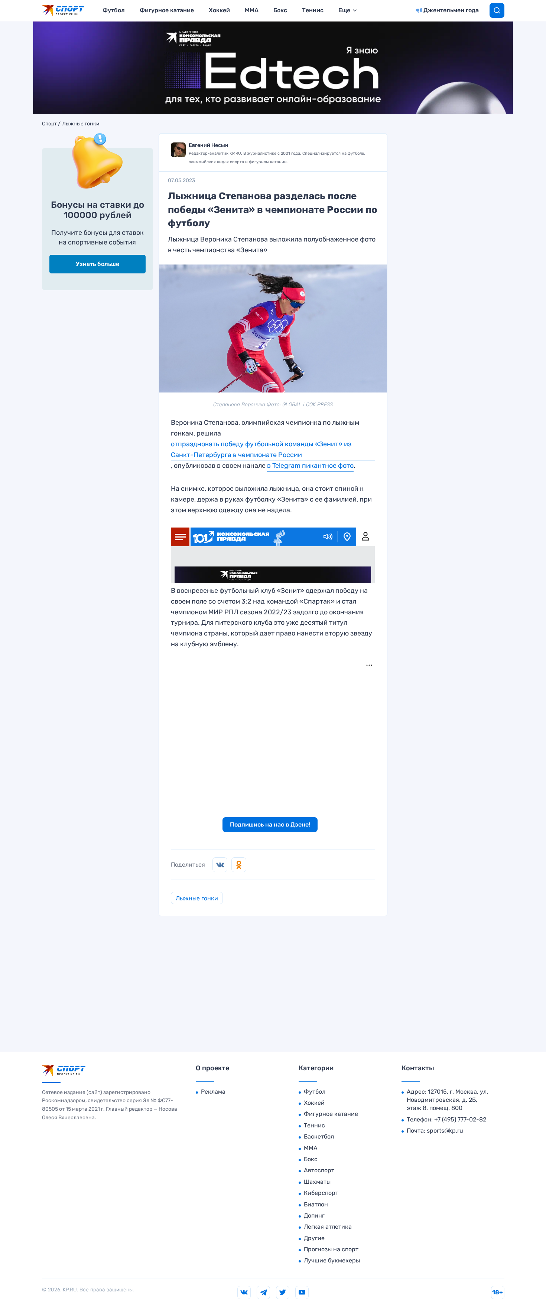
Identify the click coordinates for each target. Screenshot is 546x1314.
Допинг (314, 1215)
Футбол (114, 10)
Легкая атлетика (328, 1226)
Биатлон (316, 1204)
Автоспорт (319, 1170)
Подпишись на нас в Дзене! (270, 824)
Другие (314, 1238)
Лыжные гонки (81, 124)
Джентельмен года (451, 10)
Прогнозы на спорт (331, 1249)
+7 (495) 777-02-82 (460, 1119)
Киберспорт (321, 1192)
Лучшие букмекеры (332, 1260)
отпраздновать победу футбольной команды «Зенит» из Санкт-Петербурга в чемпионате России (261, 449)
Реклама (213, 1091)
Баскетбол (319, 1136)
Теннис (313, 10)
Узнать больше (97, 263)
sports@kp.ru (445, 1130)
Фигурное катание (167, 10)
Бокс (280, 10)
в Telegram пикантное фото (310, 465)
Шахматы (317, 1181)
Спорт (49, 124)
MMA (252, 10)
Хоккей (219, 10)
